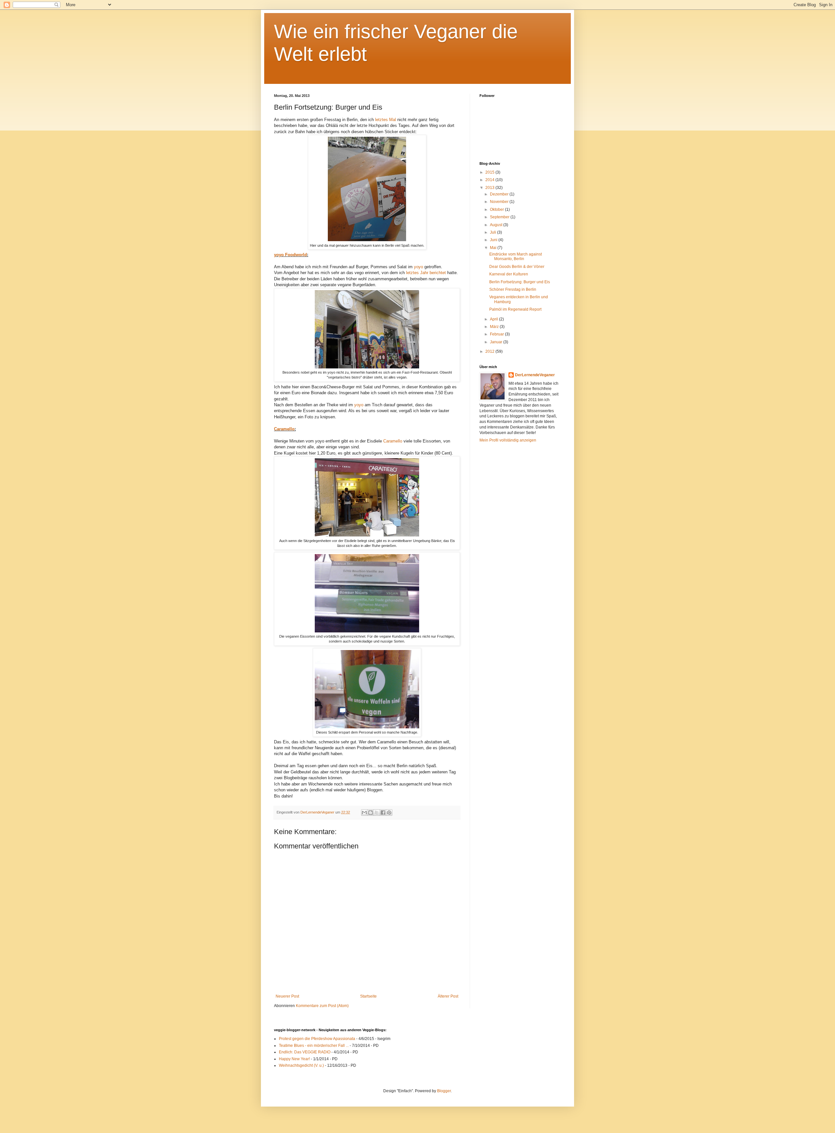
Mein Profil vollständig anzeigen (507, 440)
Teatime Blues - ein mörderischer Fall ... (314, 1045)
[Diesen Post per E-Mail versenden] (364, 812)
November (499, 201)
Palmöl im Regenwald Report (515, 309)
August (496, 225)
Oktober (497, 209)
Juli (493, 232)
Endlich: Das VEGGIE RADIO (304, 1052)
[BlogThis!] (370, 812)
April (494, 319)
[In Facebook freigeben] (383, 812)
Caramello (284, 429)
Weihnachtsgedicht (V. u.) (301, 1065)
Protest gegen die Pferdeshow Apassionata (317, 1038)
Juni (494, 240)
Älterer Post (448, 996)
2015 (490, 172)
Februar (497, 334)
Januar (496, 342)
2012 (490, 351)
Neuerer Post (287, 996)
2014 (490, 180)
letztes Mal (385, 119)
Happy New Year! (294, 1059)
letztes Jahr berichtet (426, 272)
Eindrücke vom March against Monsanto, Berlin (515, 256)
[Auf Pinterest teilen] (389, 812)
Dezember (499, 194)
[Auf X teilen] (376, 812)
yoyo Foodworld (290, 254)
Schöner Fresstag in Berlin (512, 289)
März (495, 326)
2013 (490, 187)
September (500, 217)
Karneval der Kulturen (508, 274)
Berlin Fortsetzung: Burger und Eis (519, 282)
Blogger (444, 1091)
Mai (493, 247)
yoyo (418, 266)
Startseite (368, 996)
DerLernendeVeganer (535, 375)
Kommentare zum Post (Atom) (322, 1005)
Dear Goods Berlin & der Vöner (516, 266)
